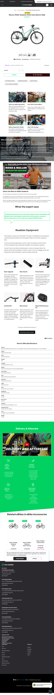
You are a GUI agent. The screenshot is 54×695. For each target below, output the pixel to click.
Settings (35, 558)
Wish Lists (4, 648)
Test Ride (14, 75)
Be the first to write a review (27, 332)
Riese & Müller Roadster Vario (13, 544)
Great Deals (4, 641)
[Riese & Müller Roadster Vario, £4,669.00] (13, 525)
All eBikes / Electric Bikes (7, 643)
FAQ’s (3, 658)
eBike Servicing (5, 661)
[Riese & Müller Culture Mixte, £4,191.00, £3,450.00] (40, 525)
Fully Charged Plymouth (7, 626)
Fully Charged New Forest (7, 598)
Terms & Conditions (26, 685)
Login (3, 646)
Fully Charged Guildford (7, 579)
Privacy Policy (19, 685)
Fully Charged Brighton (6, 617)
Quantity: (6, 70)
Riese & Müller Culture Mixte (40, 541)
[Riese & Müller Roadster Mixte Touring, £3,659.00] (27, 525)
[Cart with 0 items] (51, 5)
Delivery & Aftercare (6, 650)
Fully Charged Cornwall (6, 588)
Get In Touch (4, 665)
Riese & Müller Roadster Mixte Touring (27, 544)
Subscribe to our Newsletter (7, 636)
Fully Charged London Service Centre (9, 607)
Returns (3, 654)
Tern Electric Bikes (5, 639)
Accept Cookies (20, 558)
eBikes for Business (6, 663)
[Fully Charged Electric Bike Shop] (27, 5)
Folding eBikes (5, 640)
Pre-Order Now (38, 75)
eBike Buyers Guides (6, 656)
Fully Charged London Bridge (8, 570)
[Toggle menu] (2, 5)
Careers (3, 652)
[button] (27, 331)
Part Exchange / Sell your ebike (8, 637)
